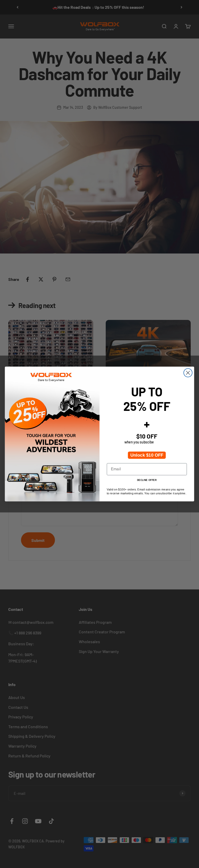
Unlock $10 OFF (146, 455)
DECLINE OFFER (147, 480)
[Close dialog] (188, 372)
